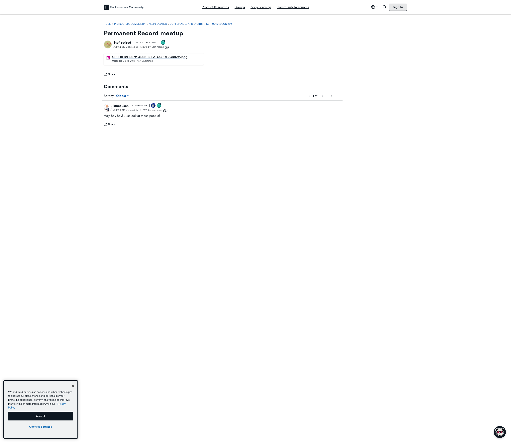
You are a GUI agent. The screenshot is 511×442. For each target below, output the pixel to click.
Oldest (121, 96)
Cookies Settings (40, 426)
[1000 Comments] (159, 106)
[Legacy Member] (153, 106)
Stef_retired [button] (122, 42)
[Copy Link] (166, 47)
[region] (40, 409)
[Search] (384, 7)
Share (109, 75)
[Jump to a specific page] (338, 96)
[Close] (73, 386)
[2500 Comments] (163, 43)
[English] (124, 7)
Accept (40, 416)
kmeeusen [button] (121, 106)
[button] (108, 44)
